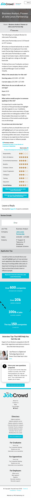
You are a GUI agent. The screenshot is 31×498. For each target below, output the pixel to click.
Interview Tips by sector (15, 430)
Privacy (19, 490)
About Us (15, 400)
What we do (15, 473)
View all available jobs (15, 436)
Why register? (15, 475)
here (10, 359)
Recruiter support (15, 481)
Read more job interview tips (16, 385)
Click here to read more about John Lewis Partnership (15, 189)
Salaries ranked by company (15, 423)
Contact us (15, 402)
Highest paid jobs (15, 419)
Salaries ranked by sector (15, 421)
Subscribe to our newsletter (15, 451)
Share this (15, 30)
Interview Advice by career (15, 429)
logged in (13, 209)
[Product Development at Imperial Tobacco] (27, 148)
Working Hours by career (15, 432)
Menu (28, 2)
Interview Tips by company (15, 427)
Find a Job (15, 445)
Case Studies (15, 406)
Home (5, 24)
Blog (15, 404)
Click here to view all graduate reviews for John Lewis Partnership (15, 195)
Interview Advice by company (15, 425)
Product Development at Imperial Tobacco (16, 149)
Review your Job (15, 449)
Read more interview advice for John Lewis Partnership (15, 275)
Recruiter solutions (15, 479)
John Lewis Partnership (20, 233)
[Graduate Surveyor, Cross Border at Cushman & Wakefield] (3, 142)
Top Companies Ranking (15, 447)
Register (15, 477)
